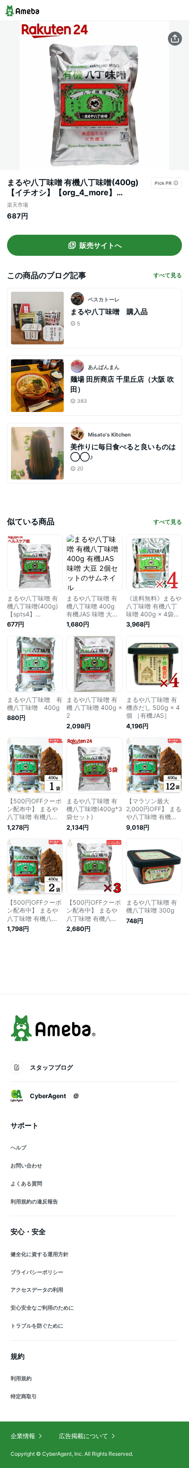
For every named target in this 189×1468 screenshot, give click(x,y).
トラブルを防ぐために (37, 1325)
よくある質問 (26, 1183)
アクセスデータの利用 (37, 1289)
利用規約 (21, 1378)
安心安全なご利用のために (42, 1307)
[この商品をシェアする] (175, 39)
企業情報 (23, 1435)
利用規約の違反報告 (34, 1201)
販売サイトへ (101, 245)
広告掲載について (83, 1435)
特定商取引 (24, 1396)
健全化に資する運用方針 (40, 1254)
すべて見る (167, 275)
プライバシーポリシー (37, 1272)
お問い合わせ (26, 1165)
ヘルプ (18, 1147)
